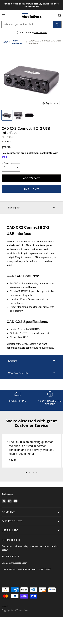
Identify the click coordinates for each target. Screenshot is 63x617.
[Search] (57, 24)
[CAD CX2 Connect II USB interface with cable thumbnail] (18, 115)
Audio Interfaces (17, 42)
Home (5, 42)
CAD (7, 141)
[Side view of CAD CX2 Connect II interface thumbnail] (29, 115)
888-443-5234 (40, 32)
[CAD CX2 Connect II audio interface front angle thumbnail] (7, 115)
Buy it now (31, 188)
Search (5, 606)
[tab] (31, 207)
